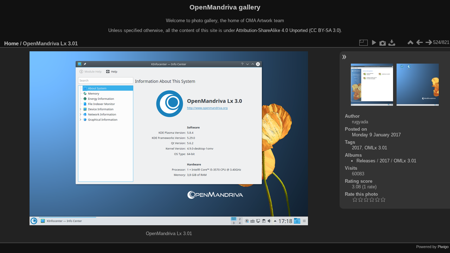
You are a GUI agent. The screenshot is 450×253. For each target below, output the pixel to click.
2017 (357, 147)
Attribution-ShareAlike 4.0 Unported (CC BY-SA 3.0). (289, 30)
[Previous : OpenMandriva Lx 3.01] (419, 42)
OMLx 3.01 (376, 147)
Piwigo (443, 247)
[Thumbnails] (410, 42)
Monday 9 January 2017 (376, 134)
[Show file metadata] (382, 42)
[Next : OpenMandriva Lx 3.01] (428, 42)
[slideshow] (373, 42)
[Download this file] (392, 42)
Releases (365, 160)
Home (11, 43)
